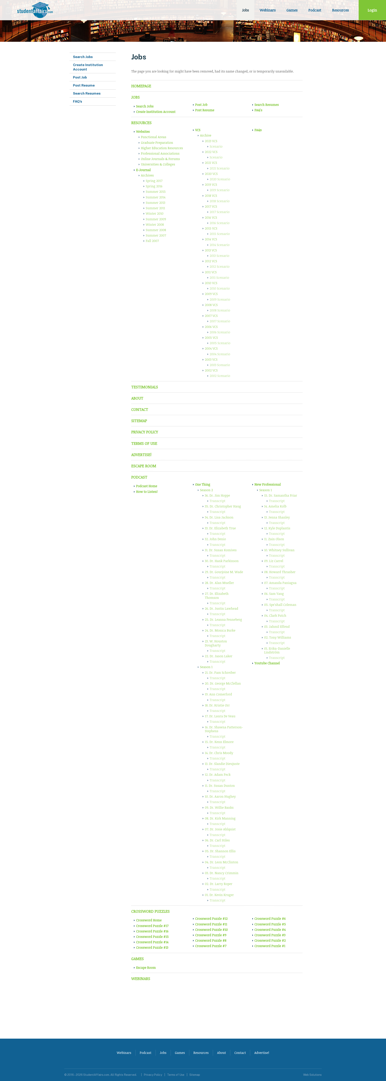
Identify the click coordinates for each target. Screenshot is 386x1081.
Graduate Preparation (157, 142)
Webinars (268, 10)
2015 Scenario (220, 234)
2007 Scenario (220, 321)
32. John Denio (215, 539)
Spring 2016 (154, 186)
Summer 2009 (156, 219)
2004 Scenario (220, 354)
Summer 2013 (155, 202)
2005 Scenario (220, 343)
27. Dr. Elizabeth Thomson (217, 595)
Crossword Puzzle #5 (270, 924)
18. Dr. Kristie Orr (217, 705)
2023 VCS (211, 141)
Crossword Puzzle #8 (210, 940)
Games (292, 10)
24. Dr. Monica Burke (220, 630)
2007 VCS (211, 315)
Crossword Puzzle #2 (270, 940)
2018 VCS (211, 195)
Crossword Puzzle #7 (210, 946)
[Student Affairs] (35, 10)
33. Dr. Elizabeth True (220, 528)
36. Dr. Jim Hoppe (217, 495)
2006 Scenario (220, 332)
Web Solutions (312, 1074)
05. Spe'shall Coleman (280, 604)
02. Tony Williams (277, 637)
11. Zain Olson (274, 539)
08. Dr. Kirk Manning (220, 818)
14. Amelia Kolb (275, 506)
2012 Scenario (220, 266)
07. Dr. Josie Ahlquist (220, 829)
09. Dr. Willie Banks (219, 807)
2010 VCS (211, 283)
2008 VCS (211, 305)
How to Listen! (147, 491)
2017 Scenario (220, 212)
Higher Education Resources (162, 148)
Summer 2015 (156, 191)
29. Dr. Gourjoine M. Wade (224, 572)
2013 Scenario (219, 255)
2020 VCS (211, 173)
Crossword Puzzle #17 (152, 926)
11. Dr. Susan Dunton (220, 785)
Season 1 (206, 667)
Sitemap (139, 420)
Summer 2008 (156, 230)
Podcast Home (146, 486)
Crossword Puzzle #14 (152, 942)
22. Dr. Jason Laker (218, 656)
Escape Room (143, 466)
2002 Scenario (220, 376)
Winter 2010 (154, 213)
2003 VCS (211, 359)
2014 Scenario (220, 245)
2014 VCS (211, 239)
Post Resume (204, 110)
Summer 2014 (155, 197)
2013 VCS (211, 250)
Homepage (141, 86)
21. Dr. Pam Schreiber (220, 672)
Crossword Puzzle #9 (210, 935)
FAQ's (258, 110)
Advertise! (141, 454)
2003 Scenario (220, 365)
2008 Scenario (220, 310)
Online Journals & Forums (160, 159)
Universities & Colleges (158, 164)
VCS (197, 130)
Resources (340, 10)
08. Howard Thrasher (280, 572)
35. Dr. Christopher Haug (223, 506)
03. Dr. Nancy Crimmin (221, 873)
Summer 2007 (156, 235)
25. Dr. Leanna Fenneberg (223, 619)
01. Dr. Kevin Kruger (219, 895)
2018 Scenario (220, 201)
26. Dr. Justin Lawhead (221, 608)
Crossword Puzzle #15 (152, 936)
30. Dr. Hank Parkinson (222, 561)
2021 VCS (211, 162)
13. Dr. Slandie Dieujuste (222, 763)
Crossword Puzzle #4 (270, 929)
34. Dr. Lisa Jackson (219, 517)
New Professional (268, 484)
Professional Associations (160, 153)
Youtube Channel (267, 663)
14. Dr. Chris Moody (219, 753)
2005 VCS (211, 337)
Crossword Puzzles (150, 911)
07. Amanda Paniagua (280, 583)
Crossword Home (149, 920)
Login (372, 10)
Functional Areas (153, 137)
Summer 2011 (155, 208)
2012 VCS (211, 261)
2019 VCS (211, 184)
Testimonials (144, 387)
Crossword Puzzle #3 (270, 935)
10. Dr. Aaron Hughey (220, 796)
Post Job (201, 104)
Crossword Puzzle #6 (270, 918)
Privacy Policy (144, 432)
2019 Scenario (220, 190)
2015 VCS (211, 228)
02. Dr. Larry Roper (218, 884)
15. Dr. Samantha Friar (280, 495)
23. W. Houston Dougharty (216, 643)
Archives (147, 175)
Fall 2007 (152, 241)
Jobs (245, 10)
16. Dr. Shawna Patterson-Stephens (224, 729)
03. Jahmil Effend (277, 626)
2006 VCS (211, 327)
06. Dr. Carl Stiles (217, 840)
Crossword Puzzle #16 (152, 931)
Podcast (314, 10)
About (137, 398)
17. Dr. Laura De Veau (220, 716)
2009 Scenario (220, 299)
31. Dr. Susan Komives (221, 550)
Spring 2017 (154, 181)
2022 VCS (211, 152)
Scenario (216, 146)
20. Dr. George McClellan (223, 683)
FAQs (258, 130)
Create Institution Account (156, 111)
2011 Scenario (219, 277)
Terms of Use (144, 443)
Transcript (217, 501)
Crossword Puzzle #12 (211, 918)
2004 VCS (211, 348)
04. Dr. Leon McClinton (221, 862)
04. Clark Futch (275, 615)
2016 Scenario (220, 223)
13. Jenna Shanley (277, 517)
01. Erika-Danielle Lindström (277, 650)
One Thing (202, 484)
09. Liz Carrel (273, 561)
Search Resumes (267, 104)
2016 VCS (211, 217)
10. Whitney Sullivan (279, 550)
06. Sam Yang (274, 593)
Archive (205, 135)
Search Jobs (145, 106)
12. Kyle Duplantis (277, 528)
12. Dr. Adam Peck (218, 774)
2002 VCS (211, 370)
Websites (143, 131)
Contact (139, 409)
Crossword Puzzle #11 (211, 924)
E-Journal (143, 170)
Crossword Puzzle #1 (270, 946)
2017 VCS (211, 206)
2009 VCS (211, 294)
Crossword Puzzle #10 (211, 929)
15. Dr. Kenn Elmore (219, 742)
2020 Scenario (220, 179)
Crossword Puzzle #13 (152, 947)
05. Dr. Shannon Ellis (220, 851)
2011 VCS (211, 272)
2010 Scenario (220, 288)
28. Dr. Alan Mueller (219, 583)
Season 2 (206, 490)
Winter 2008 (155, 224)
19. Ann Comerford (218, 694)
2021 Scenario (220, 168)
